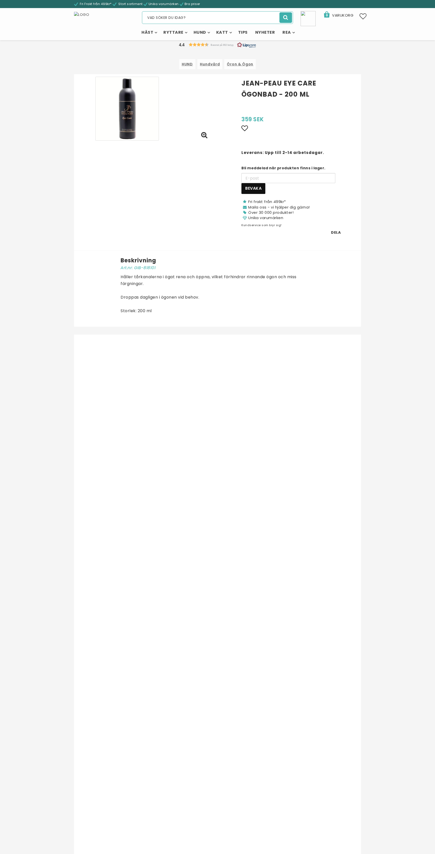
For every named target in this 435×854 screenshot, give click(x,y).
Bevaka (253, 188)
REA (286, 32)
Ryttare (173, 32)
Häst (147, 32)
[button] (338, 15)
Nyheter (265, 32)
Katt (222, 32)
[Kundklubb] (308, 18)
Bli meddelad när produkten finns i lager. (283, 168)
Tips (243, 32)
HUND (187, 64)
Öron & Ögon (240, 64)
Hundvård (210, 64)
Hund (200, 32)
